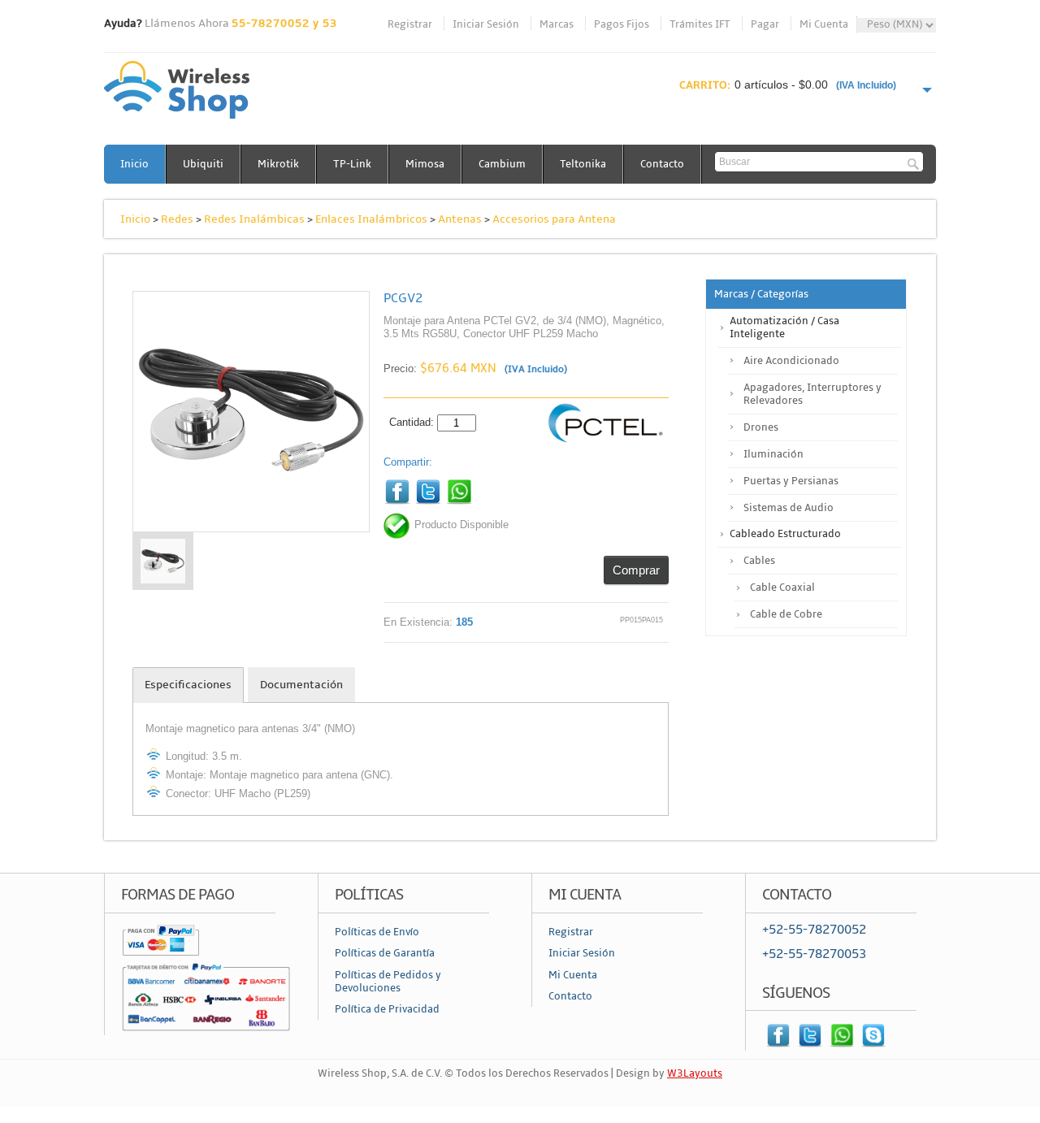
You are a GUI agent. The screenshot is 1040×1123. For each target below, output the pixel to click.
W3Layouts (694, 1073)
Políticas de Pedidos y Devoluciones (388, 982)
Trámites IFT (700, 24)
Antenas (460, 219)
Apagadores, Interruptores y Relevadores (812, 394)
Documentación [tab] (301, 685)
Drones (760, 427)
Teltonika (583, 164)
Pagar (765, 24)
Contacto (662, 164)
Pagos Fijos (621, 24)
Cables (759, 560)
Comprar (636, 570)
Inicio (134, 164)
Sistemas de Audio (788, 507)
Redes (177, 219)
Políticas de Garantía (385, 953)
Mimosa (424, 164)
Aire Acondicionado (791, 360)
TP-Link (352, 164)
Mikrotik (278, 164)
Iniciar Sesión (486, 24)
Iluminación (773, 454)
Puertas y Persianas (790, 481)
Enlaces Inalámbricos (371, 219)
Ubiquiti (203, 164)
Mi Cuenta (824, 24)
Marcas (557, 24)
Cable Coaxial (782, 587)
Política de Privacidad (387, 1009)
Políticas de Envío (377, 932)
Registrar (410, 24)
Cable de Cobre (786, 614)
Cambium (502, 164)
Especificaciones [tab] (188, 685)
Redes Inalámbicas (254, 219)
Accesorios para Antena (554, 219)
